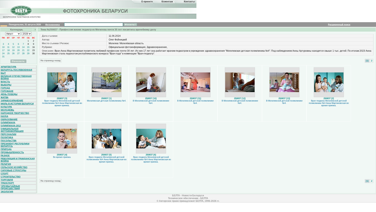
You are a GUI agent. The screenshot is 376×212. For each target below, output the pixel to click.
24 (3, 53)
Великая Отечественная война (16, 77)
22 (28, 50)
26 (13, 53)
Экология (7, 191)
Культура (6, 107)
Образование (9, 119)
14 (23, 47)
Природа (6, 149)
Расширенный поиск (339, 24)
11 (8, 47)
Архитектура (8, 67)
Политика (7, 137)
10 (3, 47)
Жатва (4, 97)
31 (3, 56)
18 (8, 50)
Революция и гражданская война (18, 159)
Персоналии (8, 134)
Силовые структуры (13, 170)
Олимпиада (8, 122)
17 (3, 50)
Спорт (4, 173)
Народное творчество (15, 113)
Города (5, 88)
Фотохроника (52, 24)
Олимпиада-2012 (11, 125)
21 (23, 50)
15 (28, 47)
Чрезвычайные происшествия (10, 187)
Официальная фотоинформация (12, 130)
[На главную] (21, 14)
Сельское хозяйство (14, 167)
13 (18, 47)
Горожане (7, 91)
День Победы (9, 94)
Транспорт (7, 183)
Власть (5, 81)
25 (8, 53)
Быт (3, 73)
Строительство (11, 176)
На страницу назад (51, 60)
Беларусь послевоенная (16, 70)
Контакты (189, 1)
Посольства (8, 140)
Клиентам (167, 1)
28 (23, 53)
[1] (367, 60)
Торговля (7, 180)
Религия (6, 164)
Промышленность (12, 152)
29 (28, 53)
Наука (4, 116)
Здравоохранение (12, 100)
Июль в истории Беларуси (17, 103)
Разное (5, 155)
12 (13, 47)
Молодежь (7, 110)
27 (18, 53)
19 (13, 50)
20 (18, 50)
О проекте (147, 1)
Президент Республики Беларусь (15, 145)
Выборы (6, 85)
